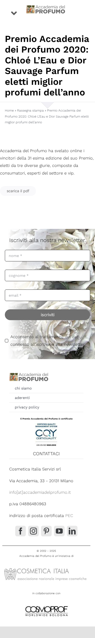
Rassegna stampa (30, 110)
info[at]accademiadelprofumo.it (40, 492)
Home (9, 110)
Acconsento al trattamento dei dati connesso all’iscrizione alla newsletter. (47, 340)
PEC (69, 515)
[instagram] (33, 531)
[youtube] (59, 531)
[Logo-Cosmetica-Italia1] (46, 567)
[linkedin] (72, 531)
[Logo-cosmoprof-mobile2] (46, 605)
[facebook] (20, 531)
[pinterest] (46, 531)
